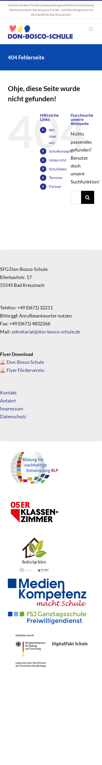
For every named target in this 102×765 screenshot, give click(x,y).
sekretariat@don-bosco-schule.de (46, 331)
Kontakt (8, 392)
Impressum (11, 408)
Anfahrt (8, 401)
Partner (55, 186)
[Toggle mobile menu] (91, 29)
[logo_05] (34, 495)
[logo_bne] (34, 451)
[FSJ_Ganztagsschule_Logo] (47, 614)
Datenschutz (13, 416)
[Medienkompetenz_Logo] (47, 581)
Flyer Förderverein (25, 370)
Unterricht (57, 160)
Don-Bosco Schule (25, 362)
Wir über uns (52, 136)
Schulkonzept (60, 151)
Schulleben (58, 169)
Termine (55, 177)
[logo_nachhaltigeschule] (34, 538)
